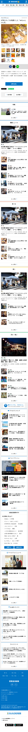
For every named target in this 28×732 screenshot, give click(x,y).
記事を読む (14, 84)
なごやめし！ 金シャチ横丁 (11, 540)
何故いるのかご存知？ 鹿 (11, 536)
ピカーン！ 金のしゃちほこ (11, 521)
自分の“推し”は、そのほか (11, 543)
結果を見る (19, 547)
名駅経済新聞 (13, 2)
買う (17, 5)
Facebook (12, 684)
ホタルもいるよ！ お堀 (10, 538)
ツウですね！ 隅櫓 (9, 528)
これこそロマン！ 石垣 (10, 526)
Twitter (15, 684)
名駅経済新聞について (6, 690)
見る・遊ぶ (12, 5)
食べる (7, 5)
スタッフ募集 (4, 700)
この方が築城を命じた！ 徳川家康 (13, 531)
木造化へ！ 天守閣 (9, 519)
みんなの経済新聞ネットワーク (14, 714)
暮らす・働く (21, 5)
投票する (9, 547)
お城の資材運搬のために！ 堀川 (13, 533)
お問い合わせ (4, 696)
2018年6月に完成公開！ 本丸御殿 (13, 523)
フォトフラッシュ (5, 17)
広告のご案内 (4, 698)
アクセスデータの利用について (8, 694)
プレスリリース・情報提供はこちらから (10, 692)
